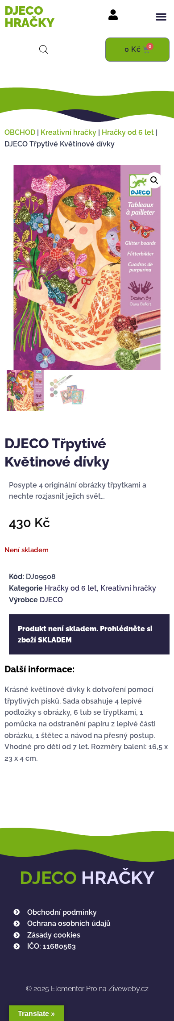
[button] (161, 16)
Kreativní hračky (68, 132)
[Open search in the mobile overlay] (43, 49)
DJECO (51, 600)
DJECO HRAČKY (29, 16)
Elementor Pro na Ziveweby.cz (87, 988)
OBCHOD (19, 132)
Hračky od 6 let (128, 132)
